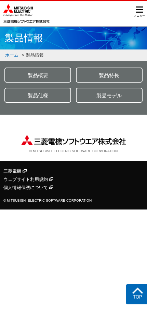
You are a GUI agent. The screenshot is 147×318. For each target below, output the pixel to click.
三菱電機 (13, 171)
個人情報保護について (26, 187)
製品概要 (38, 75)
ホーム (11, 55)
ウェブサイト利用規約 (26, 179)
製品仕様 (38, 95)
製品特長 (109, 75)
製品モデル (109, 95)
